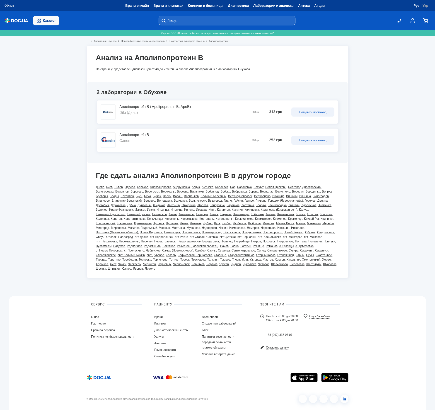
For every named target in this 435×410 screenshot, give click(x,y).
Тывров (225, 259)
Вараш (177, 196)
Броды (114, 196)
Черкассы (134, 264)
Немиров (253, 227)
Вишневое (103, 200)
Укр (425, 5)
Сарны (211, 250)
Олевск (111, 237)
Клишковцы (241, 214)
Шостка (101, 268)
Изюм (151, 209)
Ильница (176, 209)
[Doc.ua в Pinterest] (344, 399)
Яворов (138, 268)
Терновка (145, 259)
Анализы (160, 343)
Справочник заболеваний (219, 323)
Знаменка (324, 205)
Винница (305, 196)
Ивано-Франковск (121, 209)
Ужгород (255, 259)
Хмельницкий (311, 259)
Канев (173, 214)
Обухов (310, 232)
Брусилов (127, 196)
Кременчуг (295, 218)
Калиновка (251, 209)
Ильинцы (163, 209)
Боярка (327, 191)
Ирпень (189, 209)
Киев (109, 187)
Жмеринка (188, 205)
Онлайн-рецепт (164, 356)
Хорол (326, 259)
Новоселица (231, 232)
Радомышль (152, 246)
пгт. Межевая (313, 237)
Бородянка (312, 191)
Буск (139, 196)
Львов (118, 187)
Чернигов (149, 264)
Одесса (130, 187)
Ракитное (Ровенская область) (197, 246)
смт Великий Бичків (131, 255)
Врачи (158, 317)
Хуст (113, 264)
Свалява (224, 250)
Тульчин (212, 259)
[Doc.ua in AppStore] (304, 377)
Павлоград (125, 237)
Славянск (321, 250)
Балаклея (221, 187)
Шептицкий (313, 264)
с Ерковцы (286, 246)
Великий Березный (213, 196)
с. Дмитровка (304, 246)
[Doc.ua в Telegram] (323, 399)
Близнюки (197, 191)
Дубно (131, 205)
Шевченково (279, 264)
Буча (147, 196)
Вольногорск (197, 200)
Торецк (185, 259)
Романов (272, 246)
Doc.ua (93, 399)
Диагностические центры (171, 330)
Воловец (149, 200)
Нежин (223, 227)
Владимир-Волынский (126, 200)
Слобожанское (106, 255)
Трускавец (198, 259)
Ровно (234, 246)
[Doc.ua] (16, 20)
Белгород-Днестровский (304, 187)
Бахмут (258, 187)
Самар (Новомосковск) (177, 250)
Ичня (211, 209)
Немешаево (237, 227)
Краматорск (263, 218)
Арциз (196, 187)
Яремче (150, 268)
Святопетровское (243, 250)
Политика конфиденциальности (112, 336)
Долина (322, 200)
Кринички (327, 218)
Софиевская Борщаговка (195, 255)
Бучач (157, 196)
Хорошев (102, 264)
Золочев (101, 209)
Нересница (268, 227)
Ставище (220, 255)
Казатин (237, 209)
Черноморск (181, 264)
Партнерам (98, 323)
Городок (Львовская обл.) (285, 200)
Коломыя (326, 214)
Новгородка (172, 232)
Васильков (191, 196)
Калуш (303, 209)
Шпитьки (114, 268)
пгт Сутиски (228, 237)
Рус (416, 5)
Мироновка (118, 227)
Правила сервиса (103, 330)
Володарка (164, 200)
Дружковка (118, 205)
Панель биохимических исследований (141, 41)
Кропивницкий (105, 223)
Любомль (254, 223)
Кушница (172, 223)
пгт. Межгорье (292, 237)
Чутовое (263, 264)
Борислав (266, 191)
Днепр (100, 187)
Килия (214, 214)
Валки (167, 196)
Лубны (207, 223)
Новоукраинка (251, 232)
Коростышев (189, 218)
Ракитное (168, 246)
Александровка (160, 187)
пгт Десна (141, 237)
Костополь (206, 218)
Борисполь (282, 191)
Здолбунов (308, 205)
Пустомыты (103, 246)
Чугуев (224, 264)
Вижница (278, 196)
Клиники (160, 323)
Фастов (268, 259)
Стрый (300, 255)
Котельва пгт (224, 218)
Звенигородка (277, 205)
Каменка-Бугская (138, 214)
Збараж (261, 205)
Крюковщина (143, 223)
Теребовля (129, 259)
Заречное (233, 205)
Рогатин (245, 246)
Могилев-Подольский (142, 227)
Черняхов (198, 264)
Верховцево (262, 196)
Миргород (102, 227)
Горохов (310, 200)
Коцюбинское (244, 218)
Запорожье (217, 205)
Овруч (100, 237)
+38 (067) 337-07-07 (279, 335)
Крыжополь (124, 223)
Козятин (312, 214)
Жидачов (159, 205)
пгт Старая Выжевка (204, 237)
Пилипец (226, 241)
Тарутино (114, 259)
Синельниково (277, 250)
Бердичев (122, 191)
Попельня (315, 241)
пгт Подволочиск (161, 237)
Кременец (279, 218)
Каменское (159, 214)
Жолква (202, 205)
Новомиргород (212, 232)
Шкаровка (329, 264)
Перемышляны (129, 241)
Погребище (241, 241)
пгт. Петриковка (106, 241)
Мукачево (193, 227)
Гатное (249, 200)
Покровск (269, 241)
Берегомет (152, 191)
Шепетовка (297, 264)
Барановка (244, 187)
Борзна (253, 191)
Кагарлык (223, 209)
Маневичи (314, 223)
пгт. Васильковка (269, 237)
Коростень (171, 218)
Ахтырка (207, 187)
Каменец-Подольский (110, 214)
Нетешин (283, 227)
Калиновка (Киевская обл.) (279, 209)
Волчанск (180, 200)
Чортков (212, 264)
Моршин (164, 227)
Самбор (200, 250)
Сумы (310, 255)
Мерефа (328, 223)
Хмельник (293, 259)
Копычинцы (155, 218)
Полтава (301, 241)
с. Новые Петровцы (109, 250)
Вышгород (215, 200)
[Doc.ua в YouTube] (334, 399)
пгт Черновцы (246, 237)
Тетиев (174, 259)
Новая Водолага (151, 232)
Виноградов (321, 196)
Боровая (298, 191)
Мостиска (178, 227)
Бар (232, 187)
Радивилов (134, 246)
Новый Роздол (293, 232)
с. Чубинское (151, 250)
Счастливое (324, 255)
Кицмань (226, 214)
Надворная (209, 227)
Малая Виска (285, 223)
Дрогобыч (102, 205)
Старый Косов (266, 255)
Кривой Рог (311, 218)
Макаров (268, 223)
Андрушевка (181, 187)
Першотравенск (165, 241)
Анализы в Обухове (103, 41)
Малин (300, 223)
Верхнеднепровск (240, 196)
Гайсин (238, 200)
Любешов (239, 223)
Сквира (293, 250)
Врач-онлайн (210, 317)
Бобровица (239, 191)
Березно (182, 191)
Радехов (119, 246)
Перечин (146, 241)
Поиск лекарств (165, 349)
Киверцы (202, 214)
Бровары (102, 196)
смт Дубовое (155, 255)
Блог (205, 330)
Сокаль (171, 255)
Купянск (158, 223)
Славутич (306, 250)
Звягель (294, 205)
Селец (261, 250)
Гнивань (261, 200)
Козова (300, 214)
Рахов (224, 246)
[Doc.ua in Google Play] (334, 377)
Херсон (280, 259)
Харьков (142, 187)
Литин (184, 223)
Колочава (102, 218)
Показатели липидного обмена (185, 41)
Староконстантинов (241, 255)
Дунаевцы (144, 205)
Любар (226, 223)
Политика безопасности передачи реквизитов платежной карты (218, 342)
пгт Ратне (181, 237)
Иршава (201, 209)
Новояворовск (272, 232)
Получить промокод (312, 112)
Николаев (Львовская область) (117, 232)
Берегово (136, 191)
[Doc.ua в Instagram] (313, 399)
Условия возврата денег (218, 354)
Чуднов (236, 264)
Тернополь (160, 259)
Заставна (247, 205)
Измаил (140, 209)
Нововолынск (191, 232)
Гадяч (228, 200)
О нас (95, 317)
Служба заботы (319, 316)
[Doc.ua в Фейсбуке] (303, 399)
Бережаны (168, 191)
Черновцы (164, 264)
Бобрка (225, 191)
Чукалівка (249, 264)
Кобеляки (257, 214)
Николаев (297, 227)
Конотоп (116, 218)
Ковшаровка (285, 214)
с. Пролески (132, 250)
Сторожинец (285, 255)
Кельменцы (186, 214)
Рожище (258, 246)
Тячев (236, 259)
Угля (245, 259)
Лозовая (195, 223)
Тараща (101, 259)
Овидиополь (325, 232)
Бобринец (212, 191)
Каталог (49, 20)
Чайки (122, 264)
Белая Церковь (275, 187)
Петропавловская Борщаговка (198, 241)
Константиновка (134, 218)
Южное (126, 268)
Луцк (217, 223)
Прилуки (329, 241)
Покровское (285, 241)
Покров (256, 241)
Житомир (173, 205)
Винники (291, 196)
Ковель (271, 214)
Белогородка (105, 191)
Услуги (159, 336)
